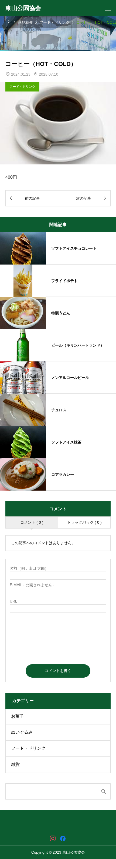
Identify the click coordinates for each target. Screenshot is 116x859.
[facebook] (63, 838)
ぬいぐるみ (22, 732)
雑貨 (15, 764)
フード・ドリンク (22, 87)
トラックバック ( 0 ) (84, 522)
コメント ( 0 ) (31, 522)
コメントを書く (58, 670)
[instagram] (53, 839)
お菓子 (17, 716)
